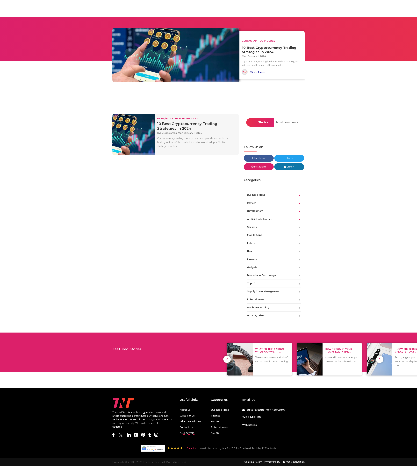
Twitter (290, 158)
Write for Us (187, 415)
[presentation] (227, 359)
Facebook (259, 158)
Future (215, 421)
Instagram (259, 166)
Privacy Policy (272, 461)
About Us (185, 409)
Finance (215, 415)
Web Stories (249, 425)
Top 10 (215, 433)
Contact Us (186, 427)
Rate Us (191, 448)
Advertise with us (190, 421)
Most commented (288, 122)
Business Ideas (220, 409)
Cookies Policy (253, 461)
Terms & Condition (294, 461)
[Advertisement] (208, 99)
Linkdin (290, 166)
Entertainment (220, 427)
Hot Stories (260, 122)
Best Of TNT (187, 433)
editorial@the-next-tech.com (265, 409)
